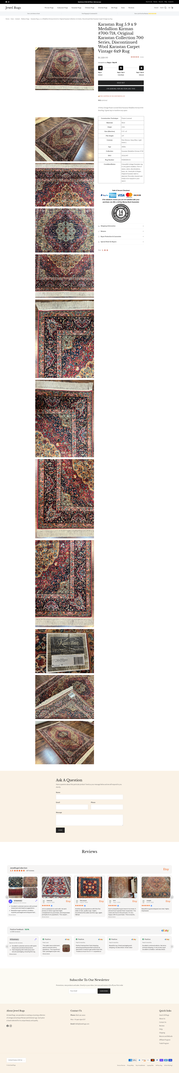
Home (7, 19)
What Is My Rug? (168, 1065)
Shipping (162, 1033)
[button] (12, 915)
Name (58, 792)
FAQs (165, 2)
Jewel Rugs (13, 1065)
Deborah (49, 900)
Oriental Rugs (102, 8)
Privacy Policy (130, 1065)
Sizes (123, 8)
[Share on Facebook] (105, 250)
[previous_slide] (7, 897)
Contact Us (170, 2)
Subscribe (104, 991)
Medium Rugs (25, 19)
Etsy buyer (83, 900)
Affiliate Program (164, 1040)
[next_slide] (172, 897)
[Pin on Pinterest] (107, 250)
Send (60, 830)
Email (58, 802)
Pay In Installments (140, 1065)
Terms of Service (121, 1065)
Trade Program (164, 1043)
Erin (114, 900)
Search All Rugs (164, 1015)
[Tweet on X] (102, 250)
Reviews (155, 2)
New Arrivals (149, 2)
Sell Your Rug (159, 1065)
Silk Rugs (114, 8)
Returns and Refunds (165, 1036)
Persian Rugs (49, 8)
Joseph (148, 900)
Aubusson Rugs (62, 8)
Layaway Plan (150, 1065)
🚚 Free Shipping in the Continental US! (111, 96)
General (17, 19)
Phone (93, 802)
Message (59, 812)
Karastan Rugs (76, 8)
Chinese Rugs (89, 8)
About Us (161, 2)
